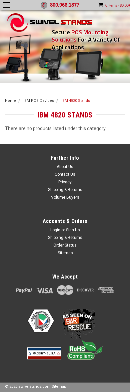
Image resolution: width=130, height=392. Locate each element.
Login (55, 230)
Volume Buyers (65, 197)
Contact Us (65, 174)
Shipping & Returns (65, 189)
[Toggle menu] (8, 5)
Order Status (65, 245)
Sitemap (65, 253)
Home (10, 100)
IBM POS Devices (38, 100)
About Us (65, 166)
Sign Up (73, 230)
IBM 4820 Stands (75, 100)
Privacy (65, 182)
